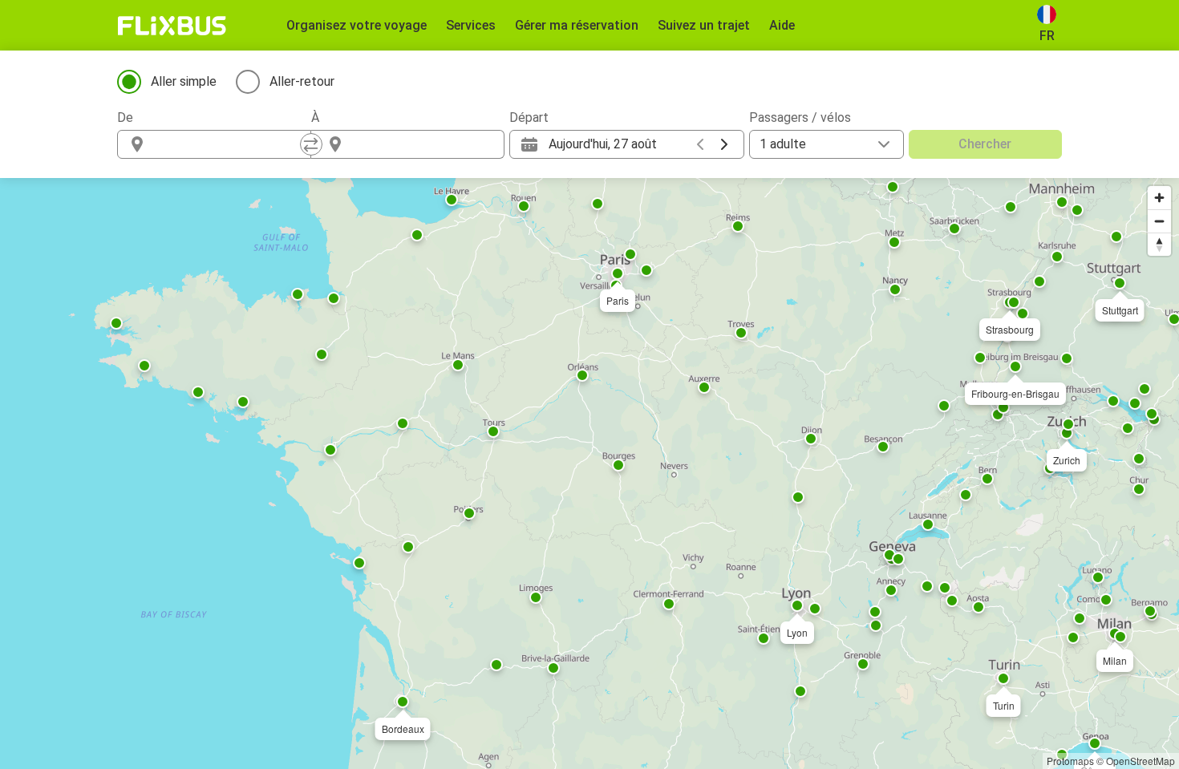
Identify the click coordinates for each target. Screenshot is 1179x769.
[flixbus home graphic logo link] (172, 25)
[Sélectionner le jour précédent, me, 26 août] (700, 144)
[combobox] (228, 144)
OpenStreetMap (1140, 760)
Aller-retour (301, 81)
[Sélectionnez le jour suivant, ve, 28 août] (724, 144)
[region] (589, 473)
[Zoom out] (1159, 221)
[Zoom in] (1159, 197)
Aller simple (184, 81)
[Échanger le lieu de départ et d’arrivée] (311, 144)
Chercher (984, 144)
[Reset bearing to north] (1159, 244)
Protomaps (1070, 760)
